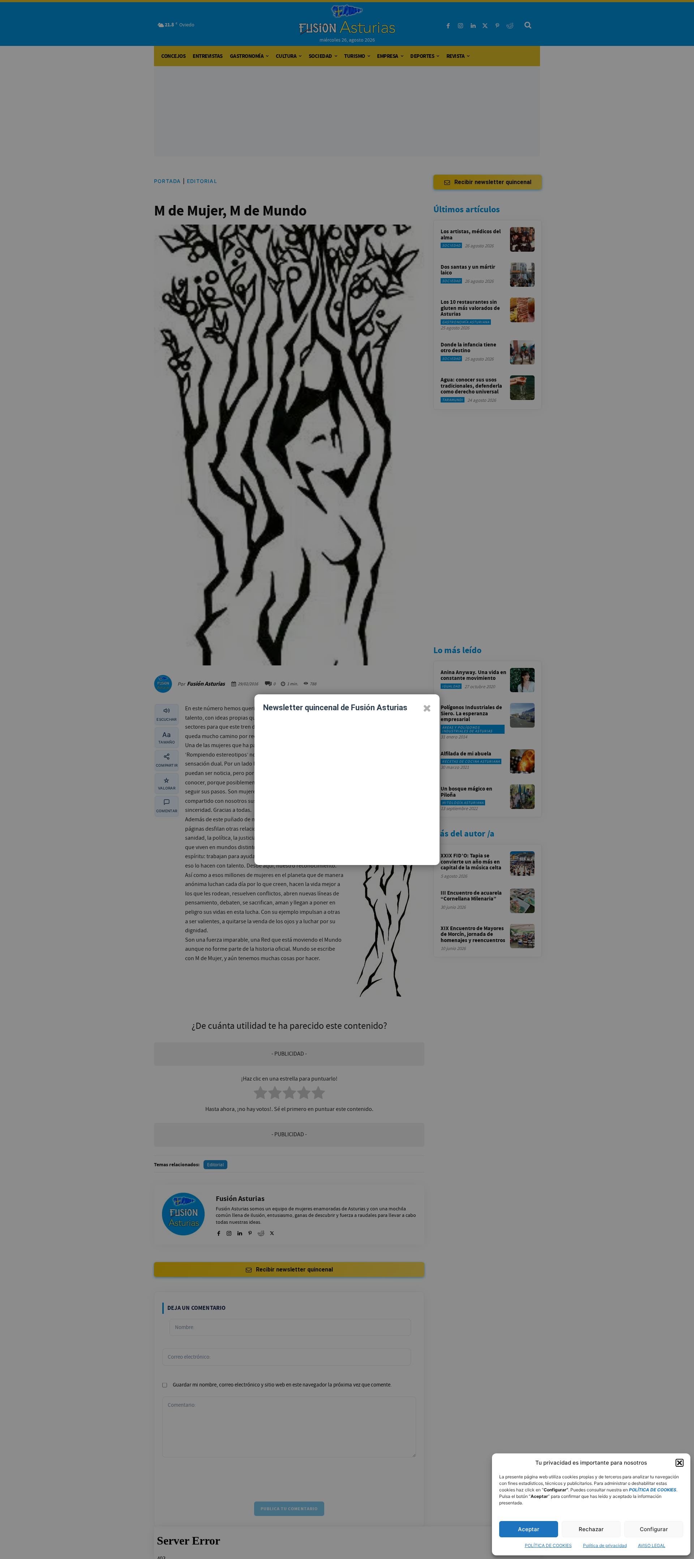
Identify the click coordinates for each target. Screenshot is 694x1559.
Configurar (654, 1529)
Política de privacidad (605, 1545)
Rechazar (591, 1529)
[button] (679, 1462)
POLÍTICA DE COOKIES (548, 1545)
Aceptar (528, 1529)
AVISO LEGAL (651, 1545)
